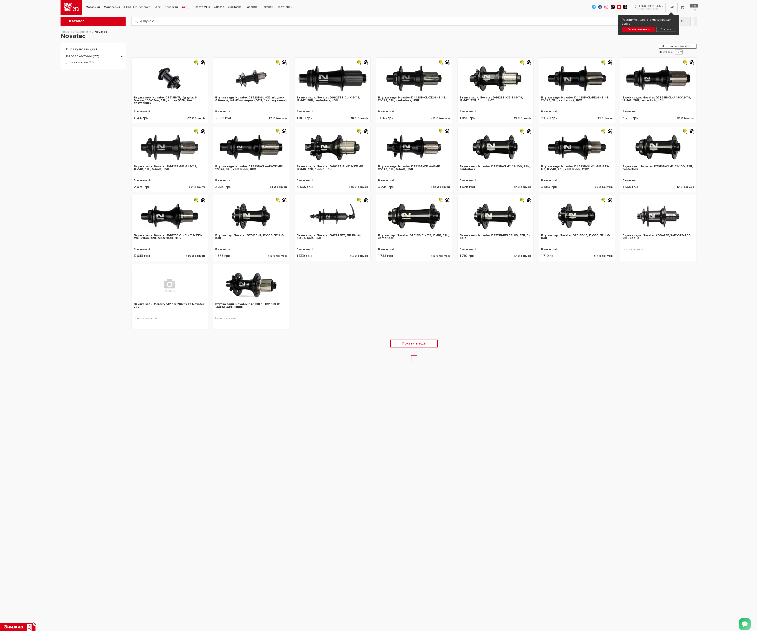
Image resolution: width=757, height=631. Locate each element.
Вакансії (267, 7)
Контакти (171, 7)
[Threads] (625, 7)
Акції (185, 7)
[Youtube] (619, 7)
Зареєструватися (639, 29)
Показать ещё (414, 343)
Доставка (234, 7)
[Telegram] (594, 7)
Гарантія (251, 7)
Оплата (219, 7)
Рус (694, 10)
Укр (694, 6)
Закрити (666, 29)
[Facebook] (600, 7)
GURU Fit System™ (137, 7)
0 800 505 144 (649, 6)
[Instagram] (606, 7)
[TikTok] (613, 7)
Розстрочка (201, 7)
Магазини (93, 7)
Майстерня (112, 7)
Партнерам (284, 7)
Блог (157, 7)
